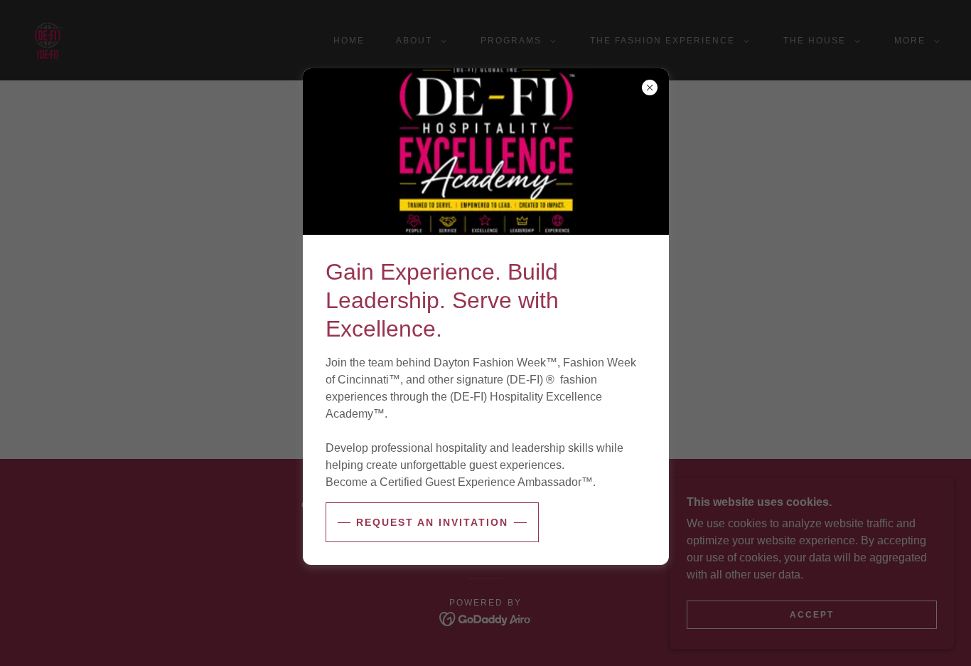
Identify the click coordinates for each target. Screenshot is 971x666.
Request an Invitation (432, 522)
